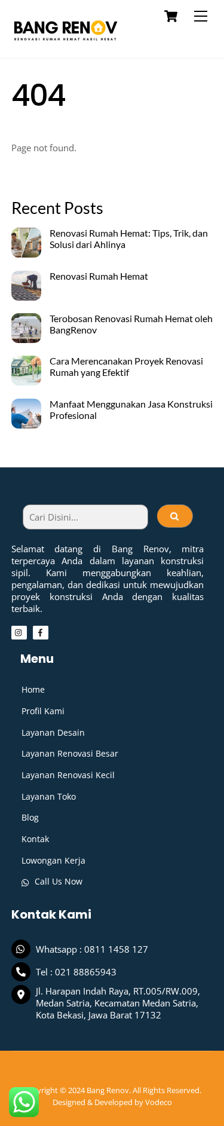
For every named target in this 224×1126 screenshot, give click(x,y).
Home (33, 689)
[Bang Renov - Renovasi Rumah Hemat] (65, 43)
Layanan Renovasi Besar (70, 753)
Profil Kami (43, 711)
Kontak (35, 838)
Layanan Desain (53, 732)
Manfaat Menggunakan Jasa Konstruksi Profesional (131, 410)
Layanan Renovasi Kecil (68, 775)
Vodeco (158, 1102)
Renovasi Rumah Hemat (99, 276)
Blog (30, 817)
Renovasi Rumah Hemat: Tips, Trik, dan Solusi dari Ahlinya (129, 239)
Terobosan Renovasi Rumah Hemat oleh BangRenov (131, 324)
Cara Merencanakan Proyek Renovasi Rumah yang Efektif (126, 367)
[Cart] (171, 16)
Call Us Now (57, 881)
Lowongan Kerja (53, 860)
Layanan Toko (49, 796)
